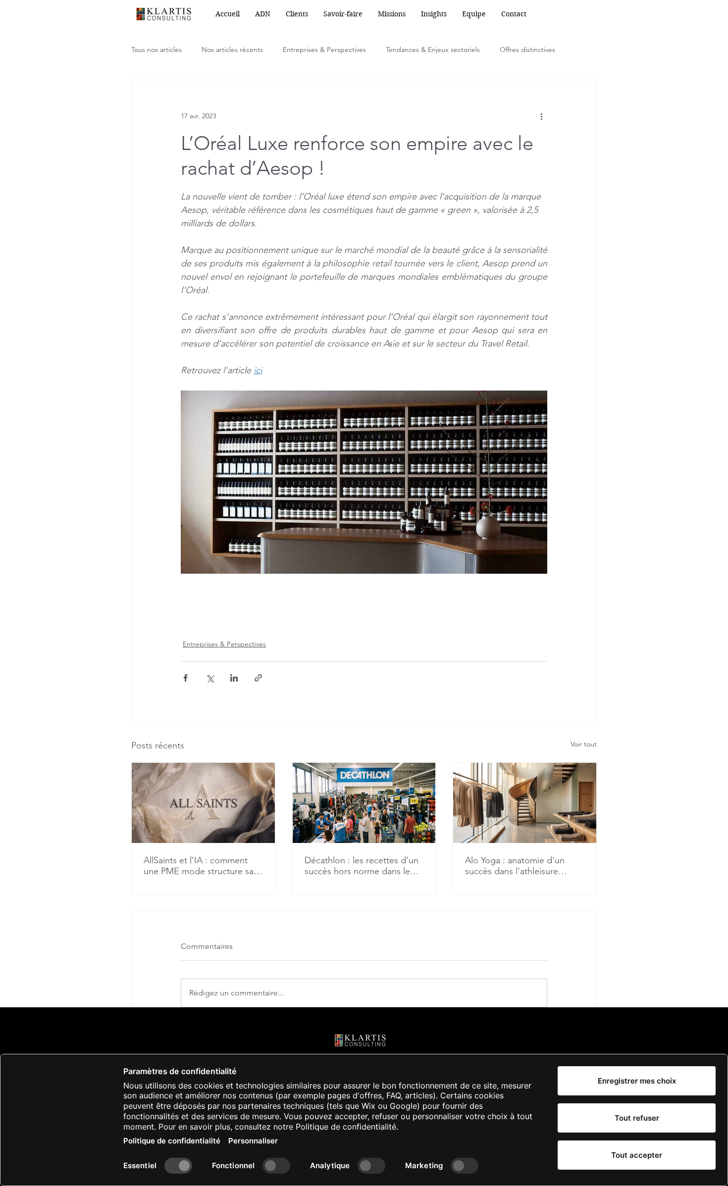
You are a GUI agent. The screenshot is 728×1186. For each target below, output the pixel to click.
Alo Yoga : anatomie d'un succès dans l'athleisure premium (515, 866)
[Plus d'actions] (541, 116)
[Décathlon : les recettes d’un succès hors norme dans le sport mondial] (364, 803)
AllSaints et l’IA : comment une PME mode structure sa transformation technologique (202, 866)
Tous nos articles (156, 49)
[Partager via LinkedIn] (234, 678)
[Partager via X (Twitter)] (209, 678)
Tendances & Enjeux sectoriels (433, 49)
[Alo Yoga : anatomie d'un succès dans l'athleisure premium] (524, 803)
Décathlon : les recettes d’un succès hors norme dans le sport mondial (361, 866)
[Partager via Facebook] (185, 678)
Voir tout (584, 744)
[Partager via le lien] (258, 678)
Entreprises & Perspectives (324, 49)
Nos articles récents (232, 49)
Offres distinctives (527, 49)
